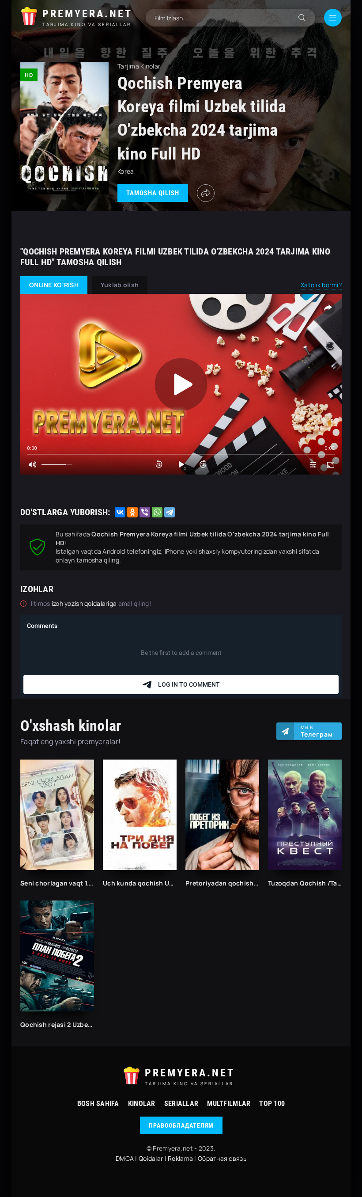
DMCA (125, 1158)
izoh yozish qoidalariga (85, 603)
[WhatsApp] (157, 512)
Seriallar (181, 1103)
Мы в (317, 731)
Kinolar (141, 1103)
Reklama (180, 1158)
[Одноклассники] (132, 512)
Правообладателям (181, 1125)
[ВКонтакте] (120, 512)
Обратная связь (222, 1158)
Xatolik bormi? (321, 285)
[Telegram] (169, 512)
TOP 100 (272, 1103)
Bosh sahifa (98, 1103)
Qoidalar (151, 1158)
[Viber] (145, 512)
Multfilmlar (228, 1103)
